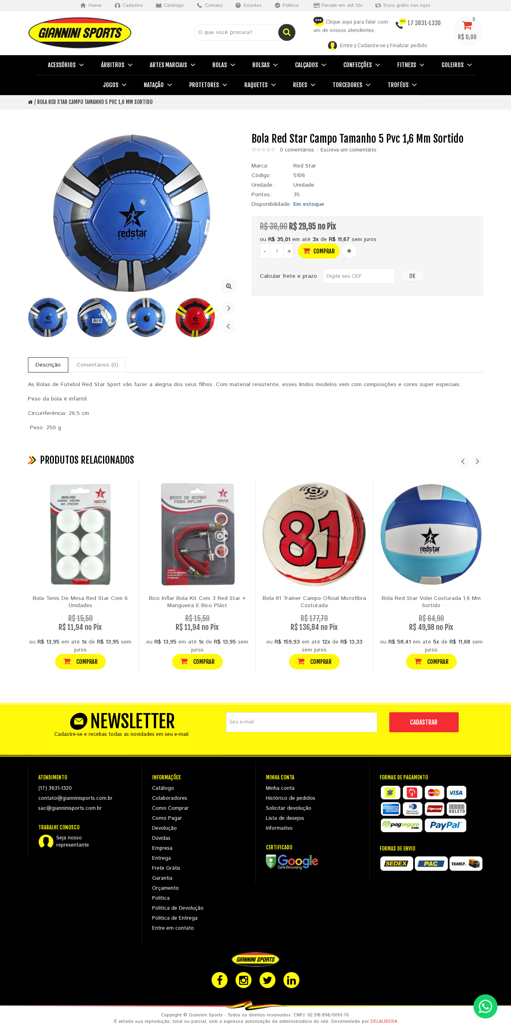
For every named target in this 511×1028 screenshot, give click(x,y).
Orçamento (165, 888)
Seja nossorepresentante (72, 842)
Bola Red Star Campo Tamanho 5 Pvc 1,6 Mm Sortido (95, 102)
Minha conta (280, 788)
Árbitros (112, 65)
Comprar (323, 251)
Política (161, 898)
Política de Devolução (178, 908)
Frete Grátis (166, 868)
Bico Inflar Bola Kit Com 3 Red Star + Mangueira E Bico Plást (197, 602)
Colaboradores (169, 798)
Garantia (162, 878)
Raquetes (255, 85)
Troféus (398, 85)
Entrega (161, 858)
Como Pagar (167, 818)
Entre (346, 46)
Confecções (357, 65)
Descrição (48, 365)
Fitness (406, 65)
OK (412, 276)
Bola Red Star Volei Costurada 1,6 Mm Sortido (431, 602)
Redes (300, 85)
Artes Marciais (168, 65)
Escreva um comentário (348, 150)
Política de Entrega (175, 918)
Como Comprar (170, 808)
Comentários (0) (97, 365)
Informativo (279, 828)
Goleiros (452, 65)
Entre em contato (173, 928)
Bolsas (260, 65)
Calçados (306, 65)
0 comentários (297, 150)
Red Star (304, 166)
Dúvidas (161, 838)
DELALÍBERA (383, 1021)
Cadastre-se (371, 46)
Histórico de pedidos (290, 798)
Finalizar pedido (408, 46)
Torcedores (347, 85)
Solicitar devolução (288, 808)
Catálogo (163, 788)
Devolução (164, 828)
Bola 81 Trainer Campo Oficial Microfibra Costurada (314, 602)
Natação (154, 85)
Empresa (162, 848)
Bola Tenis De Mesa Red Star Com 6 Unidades (80, 602)
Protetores (204, 85)
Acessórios (61, 65)
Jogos (110, 85)
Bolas (219, 65)
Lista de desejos (285, 818)
